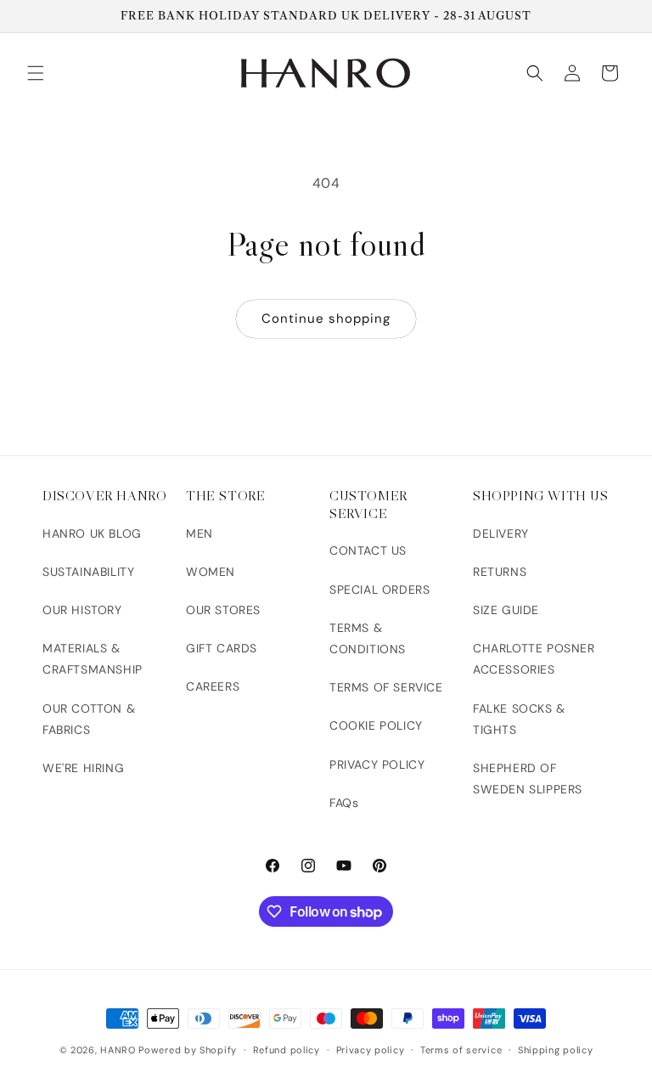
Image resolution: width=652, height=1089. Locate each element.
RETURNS (499, 571)
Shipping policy (555, 1050)
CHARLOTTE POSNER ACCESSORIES (534, 658)
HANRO (118, 1050)
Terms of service (461, 1050)
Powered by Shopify (187, 1050)
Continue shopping (326, 318)
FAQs (343, 802)
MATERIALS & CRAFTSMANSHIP (92, 658)
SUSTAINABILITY (88, 571)
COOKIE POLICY (376, 725)
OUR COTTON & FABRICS (88, 719)
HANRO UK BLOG (92, 533)
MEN (199, 533)
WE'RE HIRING (83, 768)
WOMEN (210, 571)
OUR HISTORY (82, 610)
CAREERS (212, 686)
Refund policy (286, 1050)
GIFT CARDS (221, 648)
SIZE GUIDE (506, 610)
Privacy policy (370, 1050)
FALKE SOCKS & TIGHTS (519, 719)
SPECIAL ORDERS (379, 589)
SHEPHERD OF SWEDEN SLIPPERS (527, 778)
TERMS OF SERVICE (386, 687)
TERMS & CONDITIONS (367, 638)
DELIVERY (501, 533)
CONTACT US (368, 550)
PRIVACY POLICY (376, 764)
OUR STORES (223, 610)
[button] (35, 73)
